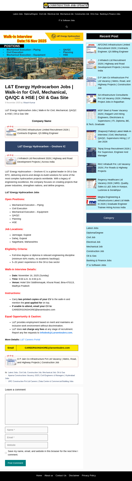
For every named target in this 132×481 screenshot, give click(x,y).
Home (39, 475)
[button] (66, 27)
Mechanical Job (66, 14)
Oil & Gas (94, 14)
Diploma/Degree (31, 14)
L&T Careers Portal (30, 339)
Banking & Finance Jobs (110, 14)
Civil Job (42, 14)
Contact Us (61, 475)
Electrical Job (53, 14)
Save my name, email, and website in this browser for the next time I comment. (43, 453)
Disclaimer (74, 475)
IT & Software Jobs (67, 20)
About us (48, 475)
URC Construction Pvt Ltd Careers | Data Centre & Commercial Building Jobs (40, 381)
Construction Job (82, 14)
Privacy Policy (89, 475)
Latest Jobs (18, 14)
